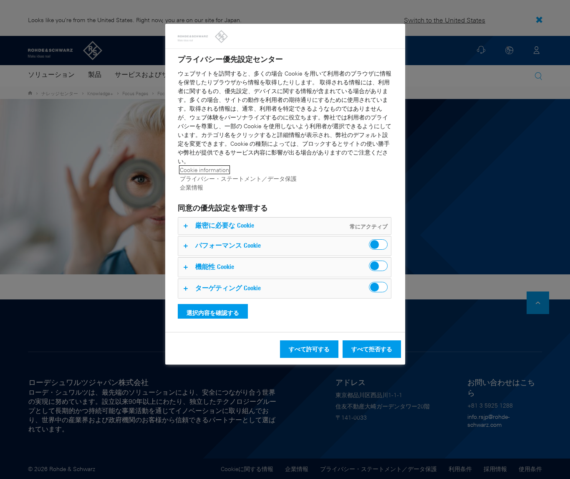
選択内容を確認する (213, 312)
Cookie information (204, 169)
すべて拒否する (371, 348)
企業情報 (191, 187)
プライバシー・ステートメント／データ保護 (238, 178)
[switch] (378, 244)
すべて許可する (309, 348)
